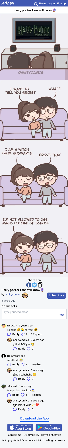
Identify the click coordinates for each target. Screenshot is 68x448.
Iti (8, 356)
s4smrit (12, 386)
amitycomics (13, 295)
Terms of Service (51, 435)
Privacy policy (31, 435)
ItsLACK (12, 326)
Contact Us (14, 435)
